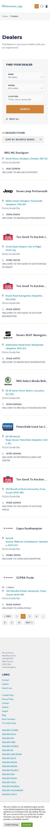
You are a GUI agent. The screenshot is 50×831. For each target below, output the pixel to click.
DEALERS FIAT (8, 738)
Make (10, 74)
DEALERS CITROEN (10, 730)
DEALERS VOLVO (9, 794)
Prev (8, 616)
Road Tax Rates (8, 719)
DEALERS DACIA (9, 734)
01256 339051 (13, 309)
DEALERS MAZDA (9, 762)
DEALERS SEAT (8, 774)
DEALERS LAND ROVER (12, 754)
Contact (5, 680)
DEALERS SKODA (9, 778)
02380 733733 (13, 555)
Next (28, 622)
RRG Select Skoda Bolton (32, 381)
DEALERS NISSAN (9, 766)
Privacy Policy (8, 699)
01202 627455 (13, 604)
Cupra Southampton (29, 528)
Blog (4, 715)
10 (19, 622)
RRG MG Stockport (16, 152)
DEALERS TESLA (9, 782)
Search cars (7, 688)
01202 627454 (13, 502)
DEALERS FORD (8, 742)
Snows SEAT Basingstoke (32, 335)
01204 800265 (14, 404)
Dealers (5, 684)
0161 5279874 (13, 168)
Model (11, 85)
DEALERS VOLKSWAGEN (12, 790)
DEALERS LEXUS (9, 758)
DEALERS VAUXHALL (11, 786)
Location (13, 96)
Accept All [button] (27, 825)
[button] (25, 76)
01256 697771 (13, 358)
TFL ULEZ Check (9, 723)
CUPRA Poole (25, 577)
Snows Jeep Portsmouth (31, 191)
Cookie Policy (8, 695)
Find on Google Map (11, 162)
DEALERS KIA (7, 750)
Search (25, 109)
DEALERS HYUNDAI (10, 746)
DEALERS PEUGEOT (10, 770)
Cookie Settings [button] (11, 825)
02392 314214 (13, 214)
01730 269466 (13, 453)
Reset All (14, 119)
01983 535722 (13, 260)
